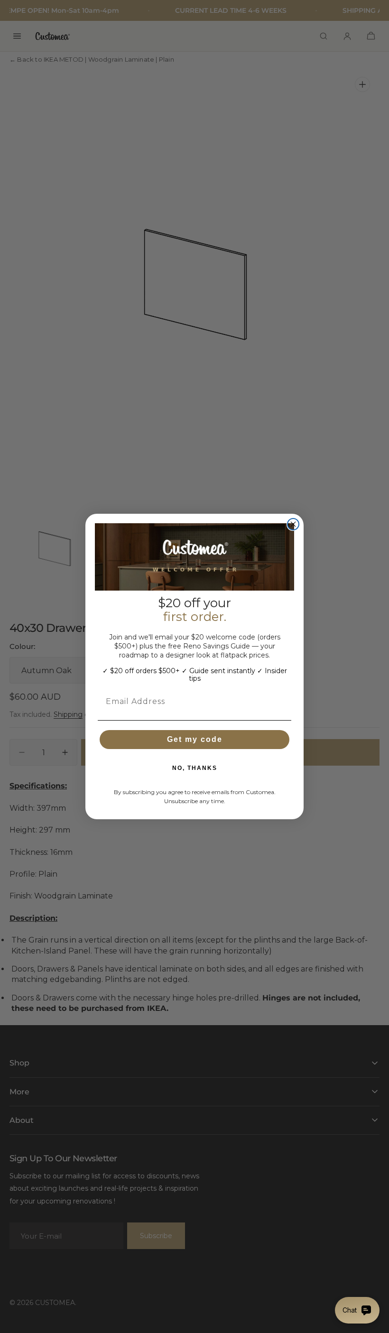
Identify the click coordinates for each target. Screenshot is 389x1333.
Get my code (194, 739)
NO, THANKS (194, 768)
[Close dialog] (293, 524)
